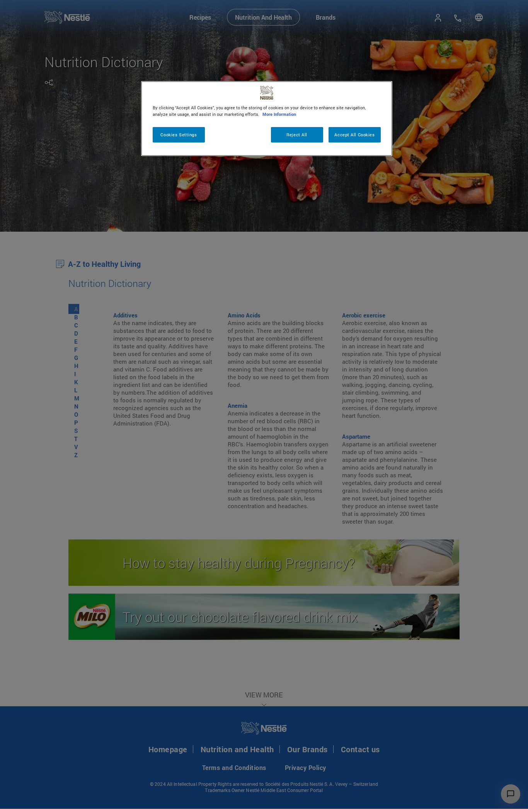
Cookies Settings (178, 134)
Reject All (296, 134)
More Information (279, 114)
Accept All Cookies (354, 134)
